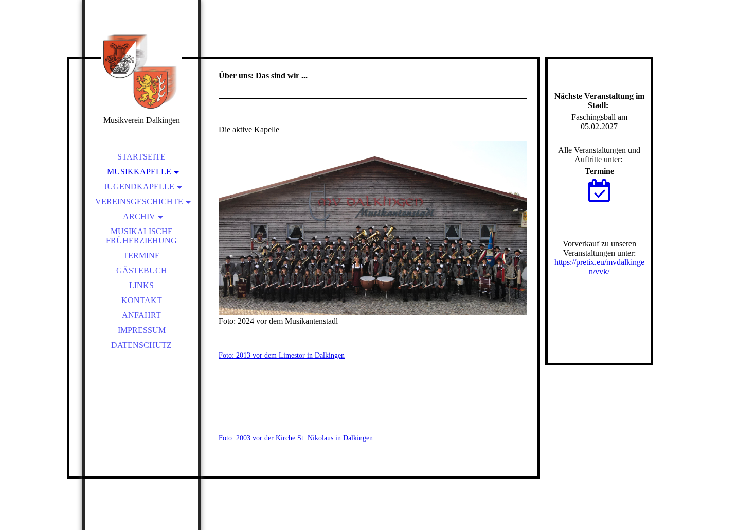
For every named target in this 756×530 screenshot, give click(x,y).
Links (141, 285)
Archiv (139, 216)
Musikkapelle (139, 171)
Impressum (142, 330)
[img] (141, 72)
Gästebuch (141, 270)
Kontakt (141, 300)
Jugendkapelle (139, 186)
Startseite (141, 156)
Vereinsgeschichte (139, 201)
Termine (141, 255)
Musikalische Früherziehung (141, 236)
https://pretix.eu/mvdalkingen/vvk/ (599, 267)
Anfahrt (141, 315)
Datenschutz (141, 345)
